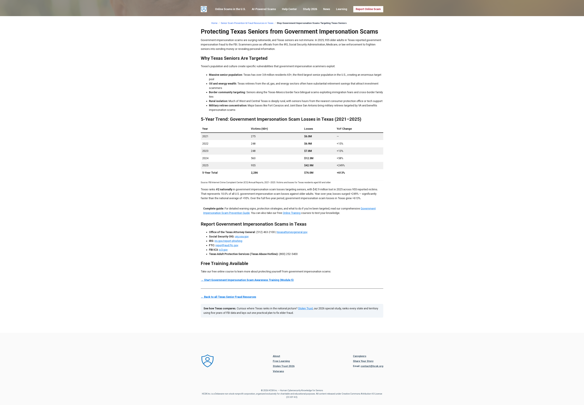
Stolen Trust (305, 308)
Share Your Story (363, 361)
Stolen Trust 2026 (284, 366)
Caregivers (359, 356)
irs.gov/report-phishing (228, 240)
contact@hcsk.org (372, 366)
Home (214, 23)
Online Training (292, 213)
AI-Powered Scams (264, 9)
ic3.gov (223, 249)
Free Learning (281, 361)
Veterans (278, 371)
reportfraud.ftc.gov (227, 245)
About (276, 356)
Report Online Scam (368, 9)
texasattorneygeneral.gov (292, 232)
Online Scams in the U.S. (230, 9)
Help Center (289, 9)
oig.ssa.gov (242, 236)
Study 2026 (310, 9)
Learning (341, 9)
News (326, 9)
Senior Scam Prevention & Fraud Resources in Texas (247, 23)
